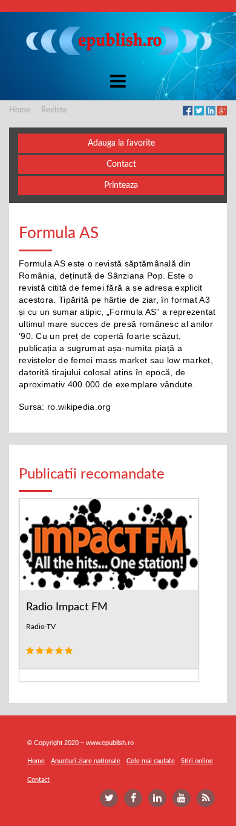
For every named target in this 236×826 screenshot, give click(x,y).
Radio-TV (41, 626)
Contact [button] (121, 164)
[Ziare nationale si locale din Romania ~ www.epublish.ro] (118, 40)
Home (19, 110)
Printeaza (121, 185)
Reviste (54, 110)
